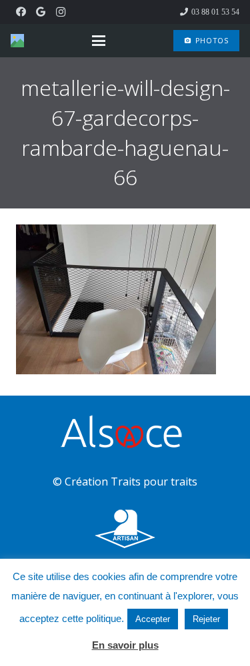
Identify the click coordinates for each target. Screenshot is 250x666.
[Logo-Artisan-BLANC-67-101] (125, 529)
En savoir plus (125, 645)
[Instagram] (61, 12)
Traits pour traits (154, 481)
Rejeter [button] (206, 619)
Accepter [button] (152, 619)
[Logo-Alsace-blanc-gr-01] (125, 434)
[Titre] (17, 40)
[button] (98, 40)
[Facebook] (21, 12)
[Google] (41, 12)
